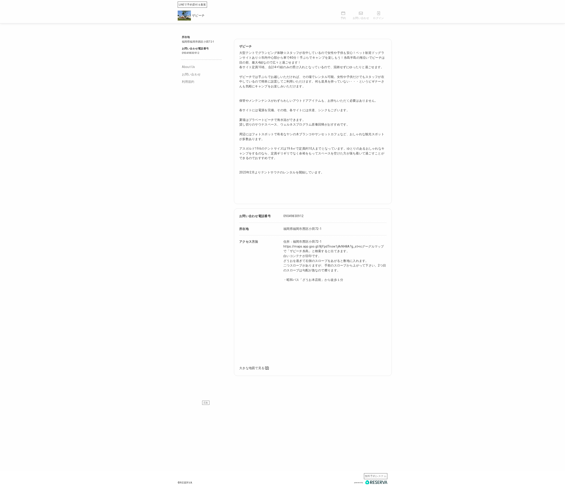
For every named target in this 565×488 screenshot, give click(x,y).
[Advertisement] (282, 436)
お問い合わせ (191, 74)
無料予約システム (375, 476)
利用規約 (188, 81)
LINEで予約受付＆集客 (192, 4)
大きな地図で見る (251, 368)
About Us (188, 67)
